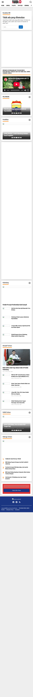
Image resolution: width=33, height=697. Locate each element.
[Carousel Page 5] (21, 113)
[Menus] (2, 2)
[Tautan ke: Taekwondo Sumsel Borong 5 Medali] (16, 448)
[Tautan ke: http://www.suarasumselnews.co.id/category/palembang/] (30, 97)
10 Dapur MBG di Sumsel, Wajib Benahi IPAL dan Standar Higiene (20, 326)
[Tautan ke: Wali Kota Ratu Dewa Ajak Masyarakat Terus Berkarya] (6, 311)
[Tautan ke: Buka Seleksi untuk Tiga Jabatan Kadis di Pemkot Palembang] (16, 357)
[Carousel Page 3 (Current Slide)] (16, 113)
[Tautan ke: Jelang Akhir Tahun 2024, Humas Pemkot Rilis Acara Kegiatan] (6, 395)
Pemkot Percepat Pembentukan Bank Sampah (15, 304)
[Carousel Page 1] (12, 113)
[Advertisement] (16, 49)
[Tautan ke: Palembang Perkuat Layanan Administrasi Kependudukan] (6, 319)
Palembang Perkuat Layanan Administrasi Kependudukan (15, 110)
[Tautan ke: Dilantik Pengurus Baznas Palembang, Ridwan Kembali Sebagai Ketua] (6, 337)
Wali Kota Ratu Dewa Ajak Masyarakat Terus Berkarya (20, 309)
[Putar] (5, 90)
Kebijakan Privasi (9, 509)
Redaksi (3, 509)
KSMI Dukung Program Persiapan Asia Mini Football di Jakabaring (16, 462)
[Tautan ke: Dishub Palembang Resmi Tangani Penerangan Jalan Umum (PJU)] (6, 404)
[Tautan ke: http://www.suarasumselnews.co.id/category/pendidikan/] (30, 120)
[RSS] (20, 502)
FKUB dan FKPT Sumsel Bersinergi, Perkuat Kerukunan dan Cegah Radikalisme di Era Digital (20, 375)
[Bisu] (25, 90)
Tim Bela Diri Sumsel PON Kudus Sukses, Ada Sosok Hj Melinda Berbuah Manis (16, 468)
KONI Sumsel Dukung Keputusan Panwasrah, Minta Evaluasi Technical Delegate (17, 472)
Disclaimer (17, 509)
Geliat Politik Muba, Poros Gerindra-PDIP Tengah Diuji (15, 425)
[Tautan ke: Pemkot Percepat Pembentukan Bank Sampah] (16, 294)
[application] (16, 84)
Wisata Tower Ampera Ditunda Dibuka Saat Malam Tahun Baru (20, 384)
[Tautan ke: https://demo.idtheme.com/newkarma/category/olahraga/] (30, 437)
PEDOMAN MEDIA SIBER (24, 508)
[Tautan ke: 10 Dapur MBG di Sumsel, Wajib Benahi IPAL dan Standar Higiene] (6, 328)
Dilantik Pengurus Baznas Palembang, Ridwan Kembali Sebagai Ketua (19, 335)
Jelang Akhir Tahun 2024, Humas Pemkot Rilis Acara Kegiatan (20, 393)
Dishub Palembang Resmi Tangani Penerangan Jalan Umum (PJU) (18, 401)
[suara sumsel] (17, 2)
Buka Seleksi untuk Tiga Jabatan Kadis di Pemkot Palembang (15, 368)
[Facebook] (13, 502)
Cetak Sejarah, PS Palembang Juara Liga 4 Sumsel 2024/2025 (15, 477)
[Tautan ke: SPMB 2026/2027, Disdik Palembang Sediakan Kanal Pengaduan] (16, 131)
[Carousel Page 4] (19, 113)
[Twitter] (16, 502)
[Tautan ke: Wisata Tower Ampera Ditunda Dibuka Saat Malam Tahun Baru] (6, 386)
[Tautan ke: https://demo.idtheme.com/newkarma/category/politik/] (30, 413)
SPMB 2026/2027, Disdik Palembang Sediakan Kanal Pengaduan (16, 134)
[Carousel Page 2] (14, 113)
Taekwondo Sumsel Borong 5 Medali (13, 458)
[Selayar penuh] (28, 90)
